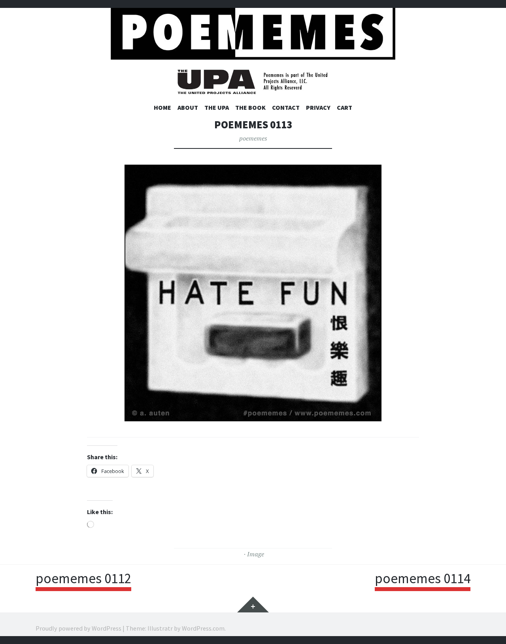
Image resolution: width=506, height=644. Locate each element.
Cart (344, 107)
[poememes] (253, 32)
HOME (162, 107)
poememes (253, 138)
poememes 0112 (83, 578)
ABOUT (187, 107)
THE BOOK (250, 107)
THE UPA (216, 107)
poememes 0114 (422, 578)
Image (255, 554)
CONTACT (286, 107)
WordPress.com (203, 628)
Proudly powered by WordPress (78, 628)
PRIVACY (318, 107)
